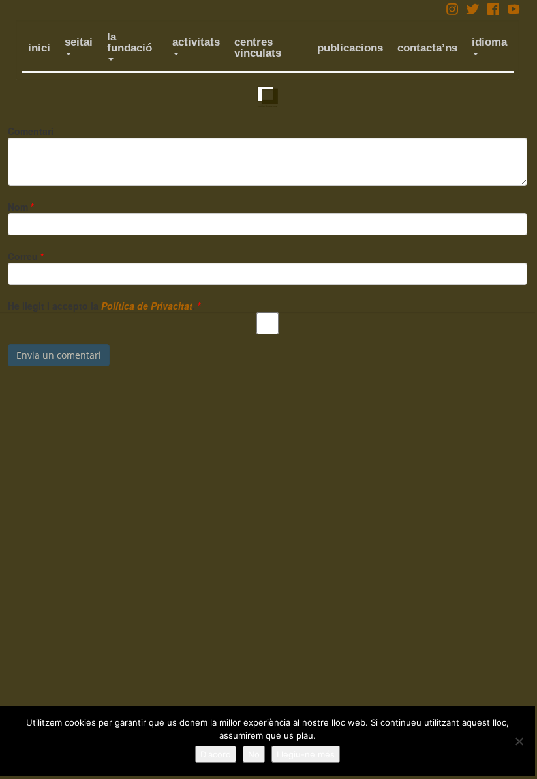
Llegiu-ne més (306, 754)
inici (39, 48)
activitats (196, 42)
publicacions (350, 48)
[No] (518, 741)
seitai (79, 42)
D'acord (215, 754)
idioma (489, 42)
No (254, 754)
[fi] (267, 96)
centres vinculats (257, 47)
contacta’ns (427, 48)
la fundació (129, 42)
